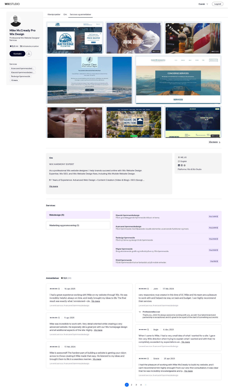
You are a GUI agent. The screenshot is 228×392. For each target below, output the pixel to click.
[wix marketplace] (12, 4)
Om (65, 14)
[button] (75, 37)
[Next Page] (146, 385)
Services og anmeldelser (80, 14)
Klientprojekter (54, 14)
